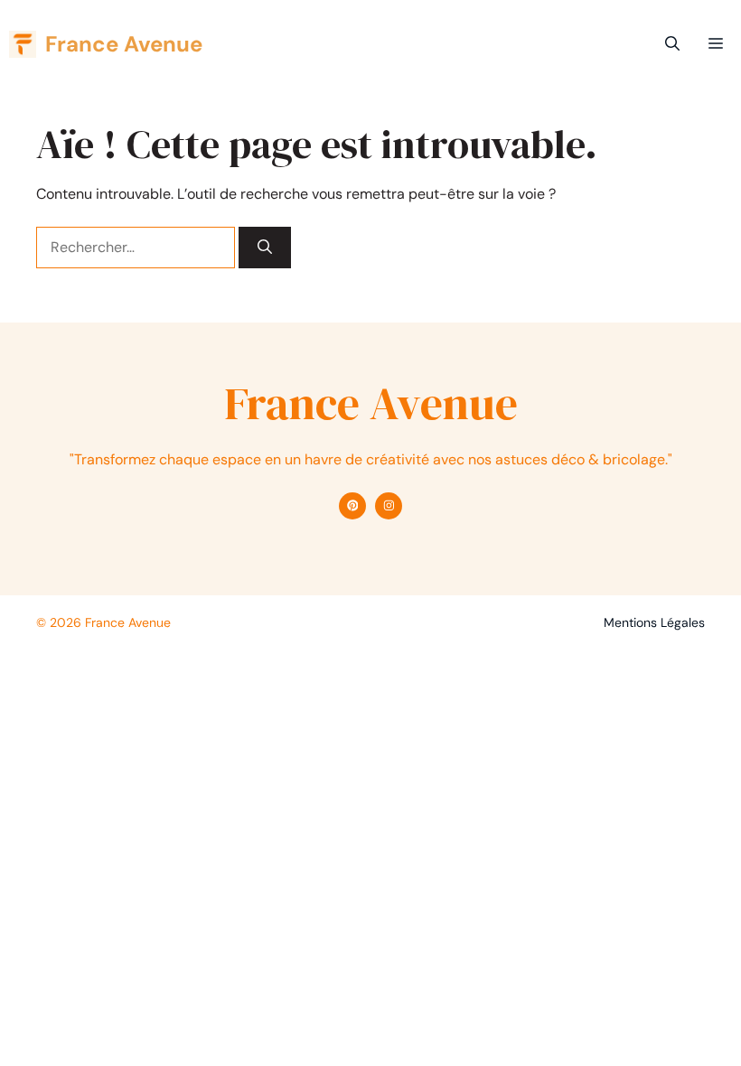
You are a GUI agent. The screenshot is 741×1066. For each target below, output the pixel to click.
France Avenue (123, 44)
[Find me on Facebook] (352, 505)
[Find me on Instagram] (388, 505)
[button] (672, 44)
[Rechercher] (265, 247)
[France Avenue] (22, 44)
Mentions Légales (654, 622)
